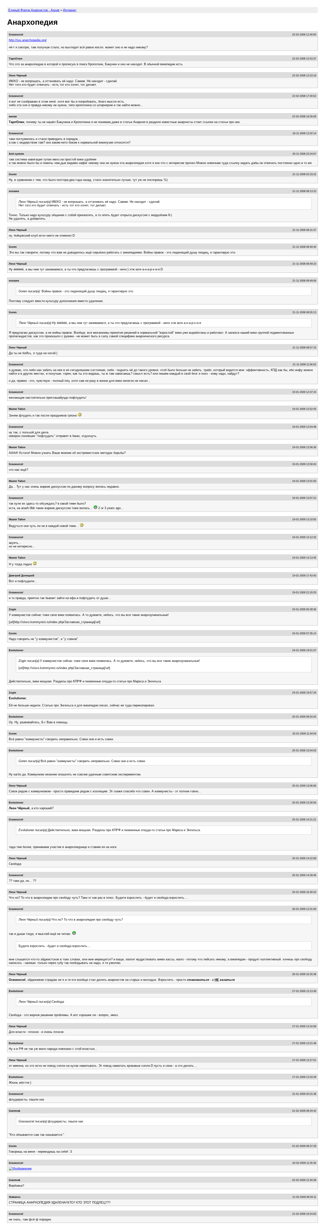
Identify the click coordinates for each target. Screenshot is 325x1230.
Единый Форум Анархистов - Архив (33, 10)
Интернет (69, 10)
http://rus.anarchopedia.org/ (28, 40)
